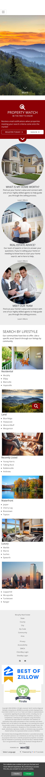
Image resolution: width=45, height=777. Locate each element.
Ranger (6, 602)
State (22, 618)
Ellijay (5, 378)
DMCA (22, 648)
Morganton (8, 428)
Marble (6, 547)
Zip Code (22, 629)
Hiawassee (7, 422)
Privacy (22, 641)
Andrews (7, 471)
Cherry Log (8, 508)
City (22, 625)
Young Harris (9, 461)
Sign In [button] (34, 132)
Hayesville (7, 385)
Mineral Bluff (8, 425)
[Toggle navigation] (3, 12)
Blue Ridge (7, 418)
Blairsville (7, 382)
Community (22, 632)
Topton (6, 514)
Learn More (23, 200)
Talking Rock (8, 465)
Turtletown (8, 598)
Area (22, 636)
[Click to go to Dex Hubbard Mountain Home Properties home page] (21, 5)
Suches (6, 554)
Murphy (6, 375)
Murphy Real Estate (22, 615)
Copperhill (7, 592)
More (25, 89)
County (22, 622)
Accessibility (22, 645)
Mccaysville (8, 595)
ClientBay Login (22, 652)
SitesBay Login (22, 655)
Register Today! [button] (13, 132)
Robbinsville (8, 468)
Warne (6, 551)
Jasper (6, 504)
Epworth (6, 557)
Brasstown (7, 511)
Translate (39, 752)
